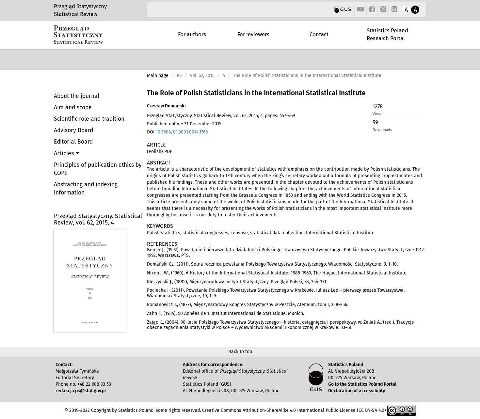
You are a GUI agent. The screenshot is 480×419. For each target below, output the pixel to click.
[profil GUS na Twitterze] (383, 10)
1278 (378, 106)
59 (375, 122)
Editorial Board (73, 141)
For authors (192, 34)
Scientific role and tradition (89, 119)
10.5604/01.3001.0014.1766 (182, 132)
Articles (65, 153)
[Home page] (78, 34)
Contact (319, 34)
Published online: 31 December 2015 (184, 124)
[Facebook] (372, 9)
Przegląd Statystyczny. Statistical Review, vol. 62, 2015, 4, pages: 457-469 (221, 115)
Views (378, 114)
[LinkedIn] (394, 9)
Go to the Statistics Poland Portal (362, 384)
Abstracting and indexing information (86, 188)
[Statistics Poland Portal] (342, 9)
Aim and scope (73, 107)
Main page (157, 75)
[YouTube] (360, 9)
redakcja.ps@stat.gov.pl (81, 391)
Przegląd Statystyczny (80, 6)
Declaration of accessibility (356, 391)
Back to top (240, 351)
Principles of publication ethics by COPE (98, 169)
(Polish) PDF (159, 151)
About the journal (76, 96)
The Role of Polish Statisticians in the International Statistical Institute (256, 93)
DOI (177, 132)
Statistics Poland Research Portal (387, 34)
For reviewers (253, 34)
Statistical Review (75, 14)
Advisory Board (73, 130)
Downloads (382, 130)
